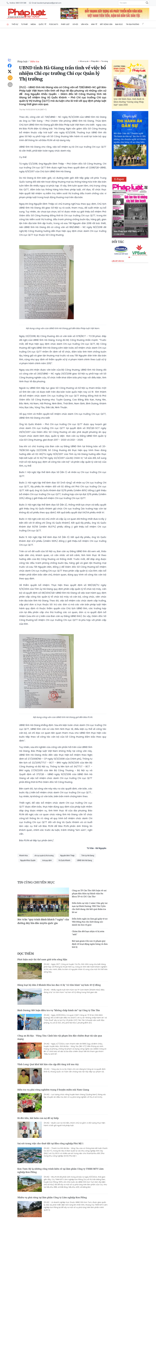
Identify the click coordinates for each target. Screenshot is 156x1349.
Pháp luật (65, 24)
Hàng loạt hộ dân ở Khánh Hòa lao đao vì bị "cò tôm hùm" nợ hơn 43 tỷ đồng (59, 984)
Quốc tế (42, 24)
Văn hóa (84, 24)
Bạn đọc (119, 24)
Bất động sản (106, 24)
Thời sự (15, 24)
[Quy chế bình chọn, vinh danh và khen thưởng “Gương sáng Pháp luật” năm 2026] (130, 85)
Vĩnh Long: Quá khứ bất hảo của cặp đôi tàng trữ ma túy (48, 1064)
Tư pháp (24, 24)
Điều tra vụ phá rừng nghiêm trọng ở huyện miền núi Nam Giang (53, 1089)
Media (33, 24)
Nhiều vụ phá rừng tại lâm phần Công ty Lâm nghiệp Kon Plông (52, 1197)
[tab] (129, 257)
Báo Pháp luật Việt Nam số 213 (129, 231)
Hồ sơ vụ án (84, 61)
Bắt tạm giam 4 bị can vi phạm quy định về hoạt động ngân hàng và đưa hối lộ (90, 944)
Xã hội (75, 24)
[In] (10, 84)
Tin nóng (104, 61)
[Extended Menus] (143, 24)
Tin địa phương (132, 24)
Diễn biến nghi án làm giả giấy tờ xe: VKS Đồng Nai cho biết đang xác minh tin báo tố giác (90, 921)
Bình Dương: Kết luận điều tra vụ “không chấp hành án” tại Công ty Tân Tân (58, 1010)
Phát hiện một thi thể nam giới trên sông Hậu (42, 959)
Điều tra (34, 61)
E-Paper (119, 179)
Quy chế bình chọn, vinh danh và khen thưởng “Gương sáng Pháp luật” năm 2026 (129, 102)
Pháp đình (95, 61)
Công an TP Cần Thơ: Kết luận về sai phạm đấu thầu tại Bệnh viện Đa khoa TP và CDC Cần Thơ (89, 893)
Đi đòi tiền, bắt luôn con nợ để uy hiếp (38, 1118)
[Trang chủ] (8, 24)
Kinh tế (94, 24)
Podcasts (53, 24)
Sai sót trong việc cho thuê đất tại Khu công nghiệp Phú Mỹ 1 (50, 1143)
